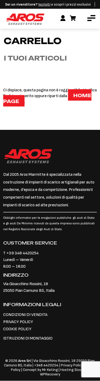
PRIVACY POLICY (18, 321)
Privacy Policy (72, 365)
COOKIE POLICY (17, 329)
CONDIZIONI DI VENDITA (25, 314)
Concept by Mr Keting (40, 369)
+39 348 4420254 (22, 253)
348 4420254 (47, 365)
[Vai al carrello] (73, 19)
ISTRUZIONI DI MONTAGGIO (28, 338)
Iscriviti (44, 4)
